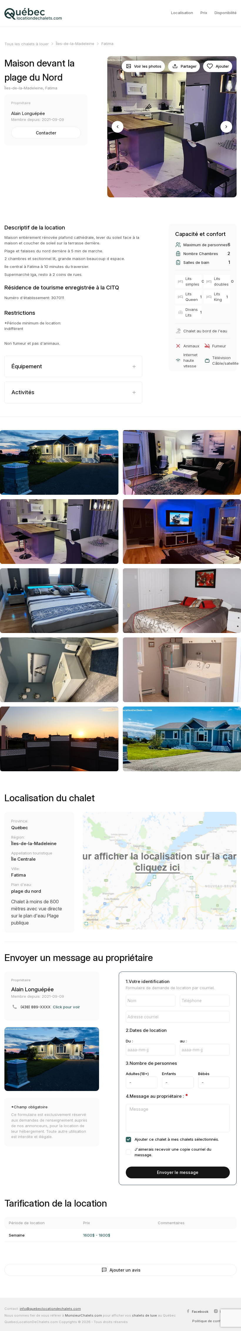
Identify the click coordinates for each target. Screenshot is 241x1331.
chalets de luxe (144, 1315)
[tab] (73, 366)
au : (183, 1041)
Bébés (204, 1073)
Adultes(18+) (137, 1073)
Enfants (169, 1073)
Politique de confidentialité (214, 1321)
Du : (129, 1041)
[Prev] (117, 127)
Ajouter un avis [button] (125, 1269)
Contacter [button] (46, 132)
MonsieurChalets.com (83, 1315)
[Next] (226, 127)
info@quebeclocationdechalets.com (50, 1309)
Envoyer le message (177, 1172)
